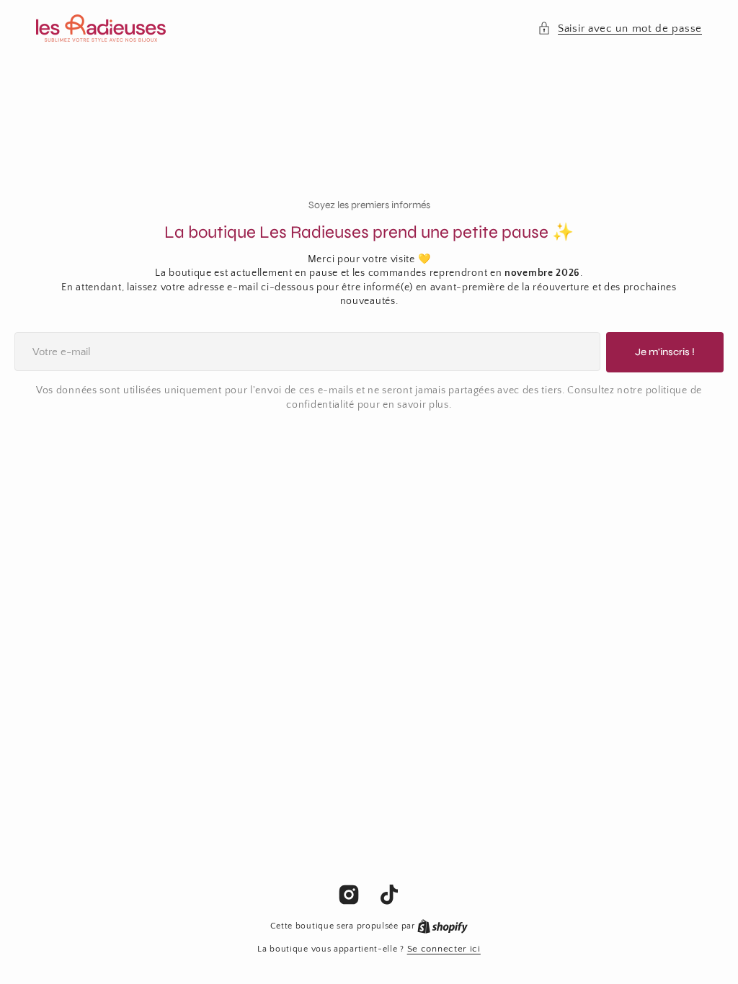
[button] (620, 28)
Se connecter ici (444, 949)
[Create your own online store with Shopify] (442, 926)
